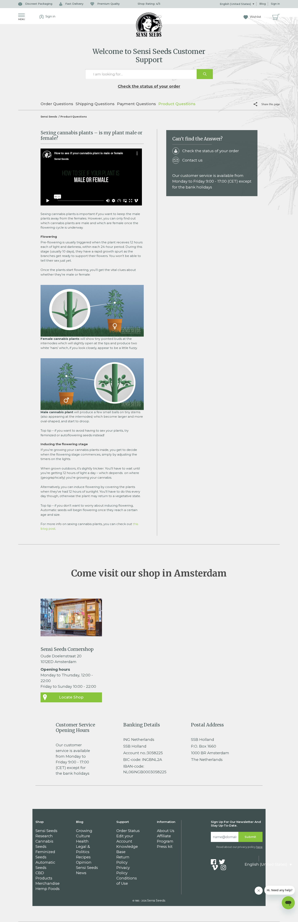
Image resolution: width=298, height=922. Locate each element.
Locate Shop (71, 697)
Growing (84, 830)
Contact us (192, 160)
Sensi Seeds (49, 116)
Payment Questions (136, 104)
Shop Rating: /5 (149, 3)
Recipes (83, 857)
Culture (83, 836)
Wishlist (255, 17)
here (259, 846)
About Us (165, 830)
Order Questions (57, 104)
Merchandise (47, 883)
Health (82, 841)
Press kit (165, 846)
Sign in (275, 3)
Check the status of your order (149, 86)
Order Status (128, 830)
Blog (262, 3)
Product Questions (176, 104)
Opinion (83, 862)
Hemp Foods (47, 888)
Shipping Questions (95, 104)
